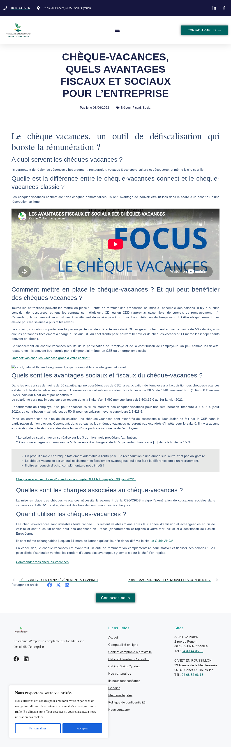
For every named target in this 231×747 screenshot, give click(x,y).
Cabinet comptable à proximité (130, 652)
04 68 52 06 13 (192, 674)
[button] (117, 30)
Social (147, 107)
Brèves (126, 107)
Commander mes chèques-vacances (42, 562)
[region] (58, 711)
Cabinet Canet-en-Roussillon (128, 659)
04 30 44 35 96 (192, 651)
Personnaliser (37, 728)
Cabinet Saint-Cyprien (124, 666)
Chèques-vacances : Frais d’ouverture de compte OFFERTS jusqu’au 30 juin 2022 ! (76, 479)
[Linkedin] (26, 659)
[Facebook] (16, 659)
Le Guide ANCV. (161, 540)
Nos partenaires (119, 673)
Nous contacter (119, 709)
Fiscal (136, 107)
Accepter (82, 728)
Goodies (114, 688)
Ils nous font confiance (124, 681)
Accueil (113, 637)
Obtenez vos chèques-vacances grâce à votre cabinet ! (51, 358)
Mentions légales (120, 695)
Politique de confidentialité (127, 702)
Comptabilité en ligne (123, 644)
